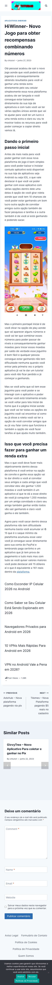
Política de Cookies (26, 942)
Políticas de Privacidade (27, 981)
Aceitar (20, 976)
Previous (7, 765)
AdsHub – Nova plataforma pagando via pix (12, 699)
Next (45, 765)
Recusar (32, 976)
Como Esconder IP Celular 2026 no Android (24, 586)
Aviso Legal (11, 935)
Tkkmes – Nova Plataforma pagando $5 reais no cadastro (40, 703)
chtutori (11, 60)
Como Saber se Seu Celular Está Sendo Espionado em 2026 (25, 608)
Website (10, 897)
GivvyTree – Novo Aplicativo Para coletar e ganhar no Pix (24, 749)
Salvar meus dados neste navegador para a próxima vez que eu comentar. (27, 907)
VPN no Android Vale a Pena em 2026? (26, 667)
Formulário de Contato (34, 935)
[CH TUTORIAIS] (26, 5)
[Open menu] (6, 5)
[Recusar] (48, 972)
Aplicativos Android (15, 21)
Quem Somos (26, 955)
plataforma (23, 571)
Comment (12, 829)
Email (10, 883)
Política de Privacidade (26, 949)
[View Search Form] (46, 5)
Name (10, 869)
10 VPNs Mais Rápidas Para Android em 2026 (25, 648)
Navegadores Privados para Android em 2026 (25, 629)
